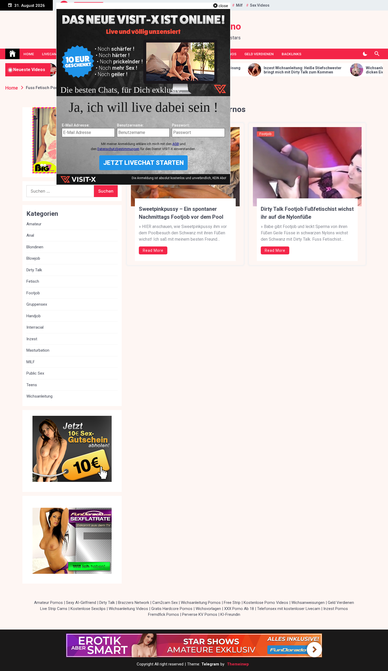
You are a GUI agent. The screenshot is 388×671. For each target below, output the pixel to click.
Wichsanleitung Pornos (201, 602)
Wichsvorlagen (208, 608)
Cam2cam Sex (165, 602)
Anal (30, 235)
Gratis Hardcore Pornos (171, 608)
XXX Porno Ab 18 (239, 608)
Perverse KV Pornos (199, 614)
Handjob (33, 316)
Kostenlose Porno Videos (266, 602)
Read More (153, 250)
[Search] (377, 54)
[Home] (12, 54)
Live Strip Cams (53, 608)
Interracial (35, 327)
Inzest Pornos (335, 608)
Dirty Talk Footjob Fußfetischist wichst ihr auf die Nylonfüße (307, 213)
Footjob (265, 134)
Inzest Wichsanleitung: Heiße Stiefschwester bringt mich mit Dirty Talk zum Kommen (259, 70)
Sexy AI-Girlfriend (81, 602)
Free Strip (232, 602)
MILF (30, 362)
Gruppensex (36, 304)
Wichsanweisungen (308, 602)
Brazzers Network (133, 602)
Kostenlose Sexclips (88, 608)
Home (28, 54)
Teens (31, 385)
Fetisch (32, 281)
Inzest (31, 339)
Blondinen (34, 247)
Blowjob (33, 258)
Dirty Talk (34, 270)
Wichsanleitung (39, 396)
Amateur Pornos (48, 602)
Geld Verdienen (259, 54)
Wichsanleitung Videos (128, 608)
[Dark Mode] (365, 54)
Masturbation (37, 350)
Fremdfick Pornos (163, 614)
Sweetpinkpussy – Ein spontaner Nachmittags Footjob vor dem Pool (181, 213)
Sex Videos (259, 5)
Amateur (33, 224)
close (223, 5)
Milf (239, 5)
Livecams (51, 54)
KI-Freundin (230, 614)
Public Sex (35, 373)
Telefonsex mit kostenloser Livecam (288, 608)
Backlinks (291, 54)
